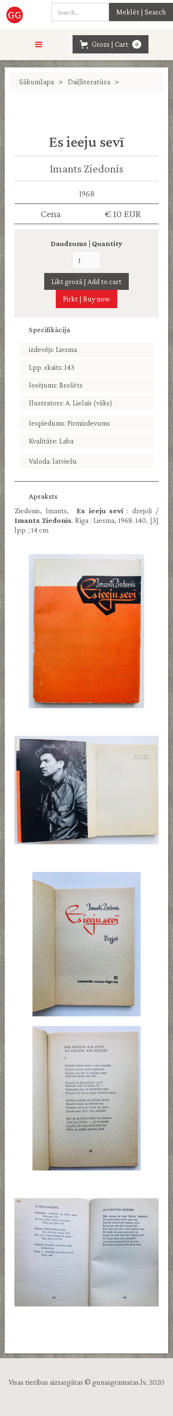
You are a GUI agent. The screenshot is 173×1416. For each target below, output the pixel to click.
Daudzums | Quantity (86, 243)
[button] (39, 44)
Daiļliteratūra (89, 82)
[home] (14, 14)
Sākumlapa (36, 82)
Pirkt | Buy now (86, 299)
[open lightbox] (86, 631)
